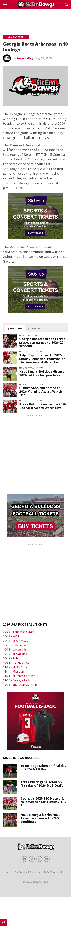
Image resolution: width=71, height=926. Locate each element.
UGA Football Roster (56, 872)
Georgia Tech (21, 680)
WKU (16, 636)
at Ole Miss (20, 667)
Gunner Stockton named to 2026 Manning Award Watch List (40, 391)
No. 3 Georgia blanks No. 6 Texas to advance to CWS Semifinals (40, 818)
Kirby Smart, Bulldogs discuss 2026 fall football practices (41, 373)
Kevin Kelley (24, 58)
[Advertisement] (35, 18)
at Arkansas (20, 640)
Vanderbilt (19, 649)
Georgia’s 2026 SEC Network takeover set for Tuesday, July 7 (43, 801)
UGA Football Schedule (27, 872)
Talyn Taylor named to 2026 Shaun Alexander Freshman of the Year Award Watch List (42, 358)
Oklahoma (19, 645)
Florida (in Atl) (21, 662)
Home (5, 872)
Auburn (17, 658)
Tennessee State (23, 632)
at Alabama (20, 654)
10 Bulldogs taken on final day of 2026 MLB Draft (43, 767)
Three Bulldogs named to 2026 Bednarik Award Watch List (42, 406)
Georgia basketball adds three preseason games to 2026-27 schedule (42, 342)
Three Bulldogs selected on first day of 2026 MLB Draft (41, 783)
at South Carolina (24, 676)
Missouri (18, 671)
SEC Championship (25, 684)
